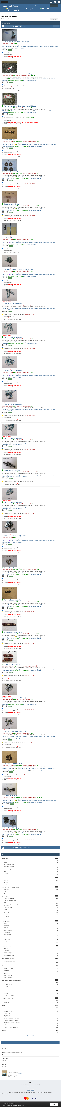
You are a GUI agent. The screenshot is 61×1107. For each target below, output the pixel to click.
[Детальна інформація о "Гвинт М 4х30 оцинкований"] (9, 494)
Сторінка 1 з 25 (26, 26)
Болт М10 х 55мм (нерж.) (12, 828)
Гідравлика (31, 927)
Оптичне (31, 941)
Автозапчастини (31, 1015)
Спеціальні (31, 873)
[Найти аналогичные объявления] (2, 42)
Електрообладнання (31, 930)
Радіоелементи (31, 1008)
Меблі (31, 936)
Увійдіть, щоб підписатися (8, 19)
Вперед (16, 26)
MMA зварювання (31, 973)
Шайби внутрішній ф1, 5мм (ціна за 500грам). (19, 74)
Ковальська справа (31, 937)
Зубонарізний (31, 905)
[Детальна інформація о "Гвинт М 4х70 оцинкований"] (9, 295)
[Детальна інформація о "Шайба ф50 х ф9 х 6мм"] (9, 165)
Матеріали (31, 993)
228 (24, 244)
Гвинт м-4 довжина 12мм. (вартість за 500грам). (20, 106)
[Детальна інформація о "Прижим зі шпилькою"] (9, 789)
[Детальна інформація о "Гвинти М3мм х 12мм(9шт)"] (9, 593)
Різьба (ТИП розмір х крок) (23, 75)
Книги (31, 1000)
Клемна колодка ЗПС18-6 (12, 664)
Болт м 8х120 (8, 238)
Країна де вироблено (7, 43)
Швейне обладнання (31, 1016)
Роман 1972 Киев (6, 46)
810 (24, 80)
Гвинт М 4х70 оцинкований (13, 303)
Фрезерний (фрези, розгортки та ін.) (31, 900)
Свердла (31, 902)
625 (29, 146)
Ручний (31, 909)
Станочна (31, 880)
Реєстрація (54, 5)
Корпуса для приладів (31, 1009)
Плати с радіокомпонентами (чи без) (31, 1020)
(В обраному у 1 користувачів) (20, 146)
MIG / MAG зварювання (31, 968)
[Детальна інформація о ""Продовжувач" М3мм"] (9, 197)
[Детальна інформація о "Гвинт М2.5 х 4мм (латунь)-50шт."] (9, 561)
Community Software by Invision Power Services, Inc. (30, 1084)
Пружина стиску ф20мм (12, 470)
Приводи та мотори (31, 952)
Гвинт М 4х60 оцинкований (13, 337)
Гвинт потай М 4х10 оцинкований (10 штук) (18, 270)
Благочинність (31, 1013)
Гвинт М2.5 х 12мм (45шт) (13, 763)
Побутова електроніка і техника (31, 1024)
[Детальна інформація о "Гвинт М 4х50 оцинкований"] (9, 362)
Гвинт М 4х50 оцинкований (13, 371)
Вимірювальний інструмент (31, 961)
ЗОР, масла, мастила (31, 984)
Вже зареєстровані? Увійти (41, 6)
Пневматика (31, 925)
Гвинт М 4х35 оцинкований (13, 438)
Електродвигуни (31, 932)
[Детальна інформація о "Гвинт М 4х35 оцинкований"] (9, 430)
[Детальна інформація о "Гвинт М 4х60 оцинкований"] (9, 329)
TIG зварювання (31, 970)
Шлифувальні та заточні (31, 866)
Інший (31, 918)
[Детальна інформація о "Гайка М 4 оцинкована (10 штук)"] (9, 689)
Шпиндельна (31, 884)
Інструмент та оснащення (31, 995)
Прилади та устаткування (31, 962)
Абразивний (31, 912)
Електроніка (31, 950)
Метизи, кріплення (31, 934)
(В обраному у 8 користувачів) (20, 638)
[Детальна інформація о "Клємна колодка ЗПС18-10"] (9, 625)
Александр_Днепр (6, 144)
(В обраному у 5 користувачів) (20, 770)
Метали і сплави (31, 982)
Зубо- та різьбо (31, 868)
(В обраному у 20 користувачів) (15, 112)
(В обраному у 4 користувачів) (20, 606)
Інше (31, 943)
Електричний (31, 911)
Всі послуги (31, 1033)
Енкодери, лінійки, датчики (31, 955)
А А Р (16, 1075)
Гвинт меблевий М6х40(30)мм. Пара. (16, 42)
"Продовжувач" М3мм (11, 204)
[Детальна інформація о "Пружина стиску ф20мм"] (9, 463)
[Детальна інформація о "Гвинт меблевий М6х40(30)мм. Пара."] (9, 35)
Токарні (31, 860)
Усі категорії (30, 1035)
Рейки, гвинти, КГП (31, 953)
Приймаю (55, 1104)
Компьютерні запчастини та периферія (31, 1022)
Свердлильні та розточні (31, 864)
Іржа (31, 1025)
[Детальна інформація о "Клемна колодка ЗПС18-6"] (9, 657)
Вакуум (31, 928)
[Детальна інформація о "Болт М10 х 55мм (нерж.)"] (9, 821)
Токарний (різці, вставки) (31, 898)
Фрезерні (31, 862)
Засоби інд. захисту (31, 1011)
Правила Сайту (30, 1089)
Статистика (23, 46)
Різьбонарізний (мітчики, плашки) (31, 904)
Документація (31, 1002)
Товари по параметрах (7, 146)
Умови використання (18, 1105)
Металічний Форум (10, 6)
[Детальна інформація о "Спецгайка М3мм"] (9, 133)
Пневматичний (31, 914)
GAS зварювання (31, 971)
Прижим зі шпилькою (11, 796)
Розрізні (31, 871)
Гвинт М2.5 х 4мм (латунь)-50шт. (15, 568)
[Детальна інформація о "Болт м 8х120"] (9, 229)
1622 (11, 48)
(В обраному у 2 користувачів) (20, 210)
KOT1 (3, 78)
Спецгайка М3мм (9, 140)
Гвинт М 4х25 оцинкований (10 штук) (16, 731)
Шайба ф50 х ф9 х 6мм (12, 172)
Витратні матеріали (31, 977)
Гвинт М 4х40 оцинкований (13, 404)
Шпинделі (31, 948)
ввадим (4, 242)
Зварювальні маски (31, 975)
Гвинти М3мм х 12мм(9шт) (13, 600)
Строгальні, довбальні (31, 869)
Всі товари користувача (32, 46)
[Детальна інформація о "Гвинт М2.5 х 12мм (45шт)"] (9, 757)
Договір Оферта (30, 1090)
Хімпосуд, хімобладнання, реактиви (31, 1018)
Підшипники (31, 893)
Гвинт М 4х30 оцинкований (13, 502)
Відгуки (17, 46)
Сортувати (55, 26)
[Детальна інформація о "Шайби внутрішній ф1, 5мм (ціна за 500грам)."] (9, 67)
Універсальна (31, 882)
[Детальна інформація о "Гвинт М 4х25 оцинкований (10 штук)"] (9, 723)
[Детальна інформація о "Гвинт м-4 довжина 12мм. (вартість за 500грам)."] (9, 99)
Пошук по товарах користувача (46, 46)
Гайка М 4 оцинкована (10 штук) (15, 698)
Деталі (31, 891)
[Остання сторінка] (20, 26)
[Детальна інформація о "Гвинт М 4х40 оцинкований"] (9, 396)
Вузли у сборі (31, 889)
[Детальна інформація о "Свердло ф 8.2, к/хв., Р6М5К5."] (4, 1073)
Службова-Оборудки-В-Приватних (31, 1027)
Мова (30, 1082)
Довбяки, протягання (31, 907)
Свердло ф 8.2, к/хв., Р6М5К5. (15, 1073)
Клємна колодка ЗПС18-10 (13, 632)
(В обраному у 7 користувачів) (15, 80)
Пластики (31, 986)
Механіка (31, 923)
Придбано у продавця (18, 48)
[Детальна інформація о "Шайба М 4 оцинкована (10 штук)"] (9, 527)
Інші (31, 875)
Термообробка (31, 939)
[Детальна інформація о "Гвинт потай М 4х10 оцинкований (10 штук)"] (9, 261)
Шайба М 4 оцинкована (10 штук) (15, 536)
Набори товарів (31, 916)
